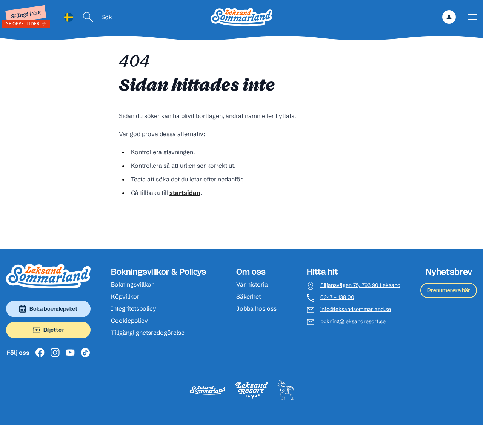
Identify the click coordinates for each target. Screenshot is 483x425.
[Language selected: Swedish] (68, 17)
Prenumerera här (448, 290)
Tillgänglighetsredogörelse (148, 332)
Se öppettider (22, 23)
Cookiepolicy (129, 320)
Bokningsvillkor (132, 284)
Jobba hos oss (256, 308)
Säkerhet (248, 296)
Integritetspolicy (133, 308)
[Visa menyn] (472, 17)
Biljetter (53, 329)
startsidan (184, 192)
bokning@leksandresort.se (353, 321)
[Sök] (88, 17)
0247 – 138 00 (337, 297)
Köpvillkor (125, 296)
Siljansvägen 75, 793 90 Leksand (360, 285)
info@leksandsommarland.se (355, 309)
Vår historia (252, 284)
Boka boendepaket (53, 308)
